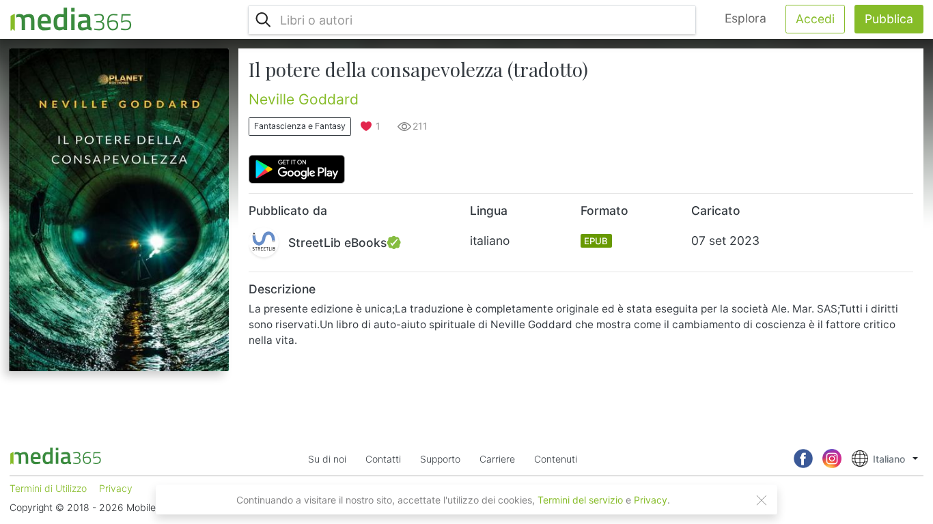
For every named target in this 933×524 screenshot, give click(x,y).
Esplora (745, 18)
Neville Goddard (304, 99)
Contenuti (555, 459)
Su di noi (327, 459)
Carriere (497, 459)
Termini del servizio (580, 500)
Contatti (383, 459)
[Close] (762, 500)
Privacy (650, 500)
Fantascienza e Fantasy (300, 126)
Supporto (440, 459)
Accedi (815, 19)
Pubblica (889, 19)
